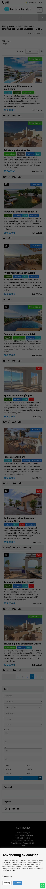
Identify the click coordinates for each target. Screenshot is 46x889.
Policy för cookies (8, 870)
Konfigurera (7, 876)
